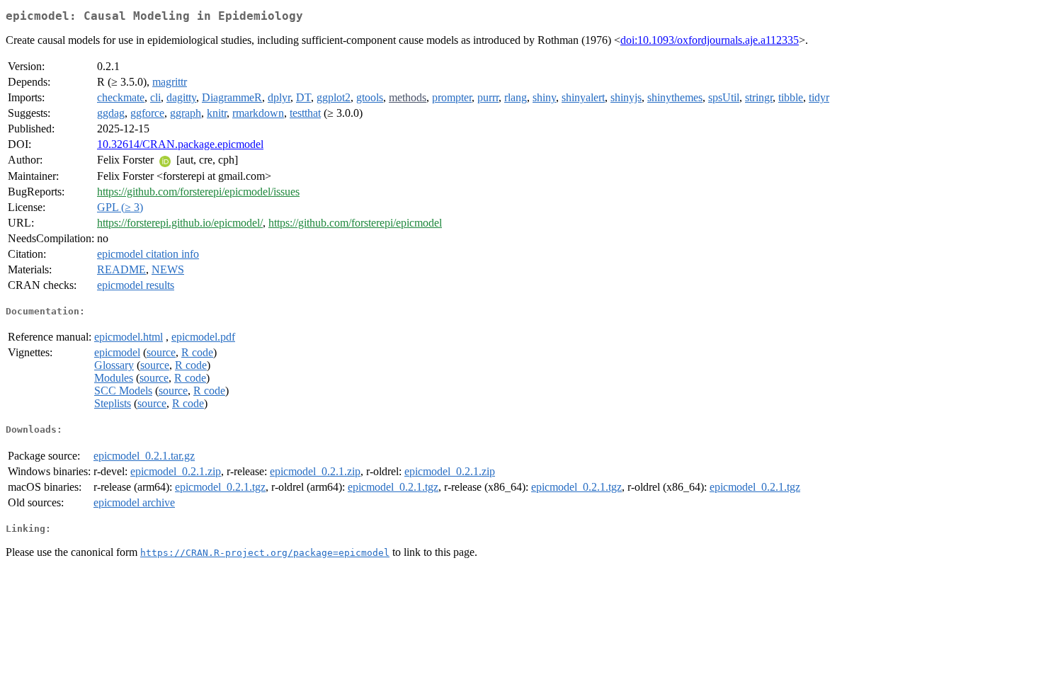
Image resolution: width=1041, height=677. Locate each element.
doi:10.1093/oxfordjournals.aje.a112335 (709, 40)
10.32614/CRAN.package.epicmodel (180, 144)
